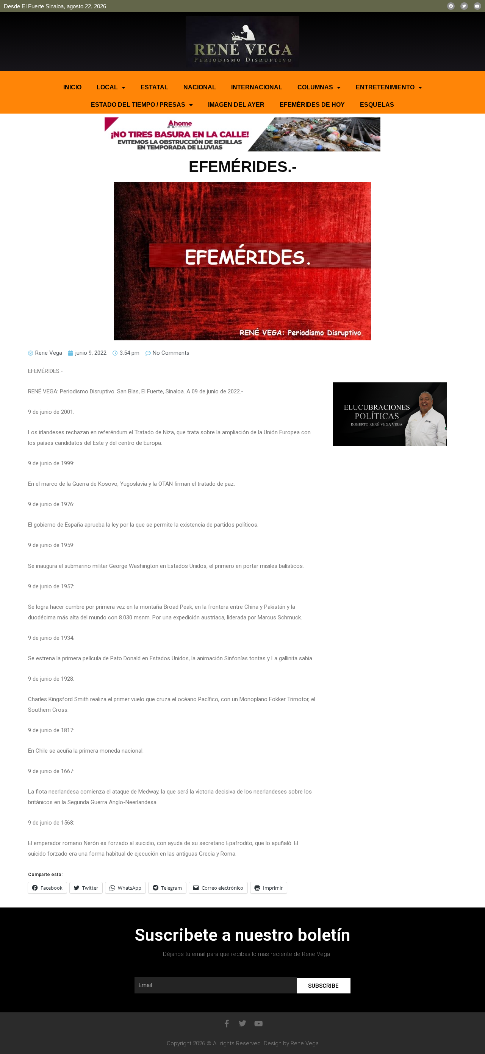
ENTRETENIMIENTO (385, 87)
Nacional (199, 87)
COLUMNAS (315, 87)
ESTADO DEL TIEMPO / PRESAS (138, 104)
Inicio (72, 87)
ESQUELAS (377, 104)
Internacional (256, 87)
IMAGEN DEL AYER (236, 104)
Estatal (154, 87)
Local (107, 87)
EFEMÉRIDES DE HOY (312, 104)
